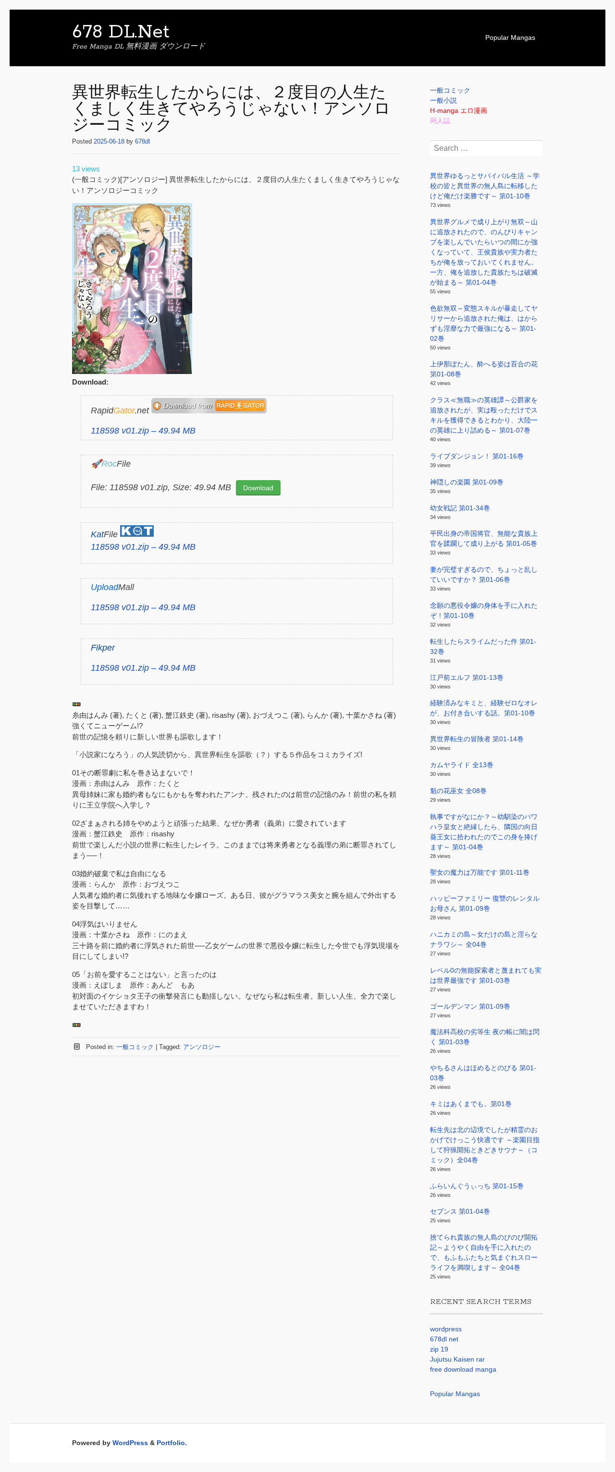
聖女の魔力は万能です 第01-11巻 (479, 872)
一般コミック (135, 1046)
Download (258, 488)
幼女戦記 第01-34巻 (460, 508)
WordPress (130, 1443)
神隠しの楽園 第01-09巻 (467, 482)
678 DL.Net (121, 32)
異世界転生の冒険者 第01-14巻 (477, 739)
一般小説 (443, 100)
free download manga (463, 1369)
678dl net (444, 1339)
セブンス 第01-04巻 (460, 1211)
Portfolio (171, 1443)
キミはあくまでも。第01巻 (471, 1104)
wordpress (446, 1329)
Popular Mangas (510, 37)
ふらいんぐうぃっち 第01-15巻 (477, 1186)
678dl (142, 141)
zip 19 (439, 1349)
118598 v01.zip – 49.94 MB (143, 430)
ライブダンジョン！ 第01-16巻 (477, 456)
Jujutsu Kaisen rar (457, 1359)
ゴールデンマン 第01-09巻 (470, 1006)
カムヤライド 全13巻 (461, 765)
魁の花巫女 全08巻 (458, 791)
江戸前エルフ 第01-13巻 (467, 677)
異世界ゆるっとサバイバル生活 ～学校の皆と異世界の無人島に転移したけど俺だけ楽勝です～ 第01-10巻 (485, 186)
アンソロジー (202, 1046)
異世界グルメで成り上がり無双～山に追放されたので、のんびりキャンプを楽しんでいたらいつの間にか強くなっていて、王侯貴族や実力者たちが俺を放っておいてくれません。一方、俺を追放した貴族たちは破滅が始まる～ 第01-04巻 (484, 252)
